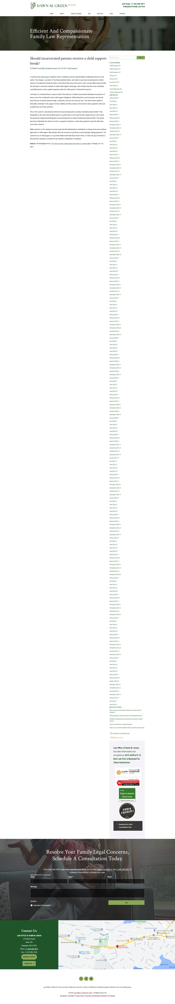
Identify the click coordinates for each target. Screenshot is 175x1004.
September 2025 (114, 134)
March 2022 (113, 274)
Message (34, 887)
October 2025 (114, 131)
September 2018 (114, 414)
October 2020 (114, 331)
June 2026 (112, 104)
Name (32, 877)
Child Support (72, 68)
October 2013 (113, 611)
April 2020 (113, 351)
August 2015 (113, 538)
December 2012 (114, 644)
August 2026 (113, 98)
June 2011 (112, 704)
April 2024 (113, 191)
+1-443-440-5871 (138, 4)
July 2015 (112, 541)
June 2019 (112, 384)
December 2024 (114, 164)
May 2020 (112, 348)
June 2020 (112, 344)
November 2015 (114, 528)
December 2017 (114, 444)
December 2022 (114, 244)
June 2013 (112, 624)
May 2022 (112, 268)
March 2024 (113, 194)
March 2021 (113, 314)
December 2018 (114, 404)
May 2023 (112, 228)
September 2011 (114, 694)
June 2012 (112, 664)
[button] (173, 991)
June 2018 (112, 424)
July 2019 (112, 381)
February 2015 (114, 558)
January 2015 (113, 561)
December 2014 (114, 564)
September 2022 (114, 254)
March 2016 (113, 514)
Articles (100, 14)
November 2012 (114, 648)
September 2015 (114, 534)
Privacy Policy (79, 996)
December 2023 (114, 204)
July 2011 (112, 701)
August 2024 (113, 178)
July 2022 (112, 261)
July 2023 (112, 221)
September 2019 (114, 374)
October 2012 (113, 651)
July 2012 (112, 661)
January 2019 (113, 401)
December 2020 (114, 324)
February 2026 (114, 118)
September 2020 (114, 334)
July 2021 (112, 301)
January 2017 (113, 481)
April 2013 (113, 631)
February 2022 (114, 278)
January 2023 (113, 241)
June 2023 (112, 224)
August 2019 (113, 378)
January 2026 (113, 121)
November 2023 (114, 208)
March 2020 (113, 354)
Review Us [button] (28, 963)
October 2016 (113, 491)
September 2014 (114, 574)
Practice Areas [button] (76, 14)
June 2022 (112, 264)
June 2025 (112, 144)
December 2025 (114, 125)
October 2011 (113, 691)
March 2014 (113, 594)
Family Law (113, 82)
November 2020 (114, 328)
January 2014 (113, 601)
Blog (111, 14)
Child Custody (114, 65)
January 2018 (113, 441)
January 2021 (113, 321)
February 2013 (114, 638)
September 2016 (114, 494)
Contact (122, 14)
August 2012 (113, 658)
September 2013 (114, 614)
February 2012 (114, 678)
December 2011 (114, 684)
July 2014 (112, 581)
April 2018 (113, 431)
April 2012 (113, 671)
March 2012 (113, 674)
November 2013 (114, 608)
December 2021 (114, 284)
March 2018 (113, 434)
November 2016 (114, 488)
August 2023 (113, 218)
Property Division (115, 92)
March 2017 (113, 474)
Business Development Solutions (96, 996)
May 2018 (112, 428)
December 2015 (114, 524)
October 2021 (113, 291)
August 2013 (113, 618)
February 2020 (114, 358)
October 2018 (113, 411)
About (62, 14)
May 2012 (112, 668)
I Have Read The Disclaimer (42, 905)
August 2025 (113, 138)
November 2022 (114, 248)
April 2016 (113, 511)
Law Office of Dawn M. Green (48, 68)
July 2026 (112, 101)
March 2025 (113, 154)
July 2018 (112, 421)
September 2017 (114, 454)
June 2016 (112, 504)
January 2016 (113, 521)
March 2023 (113, 234)
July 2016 (112, 501)
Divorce (112, 75)
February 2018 (114, 438)
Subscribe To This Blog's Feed (121, 733)
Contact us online (103, 869)
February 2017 (114, 478)
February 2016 (114, 518)
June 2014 (112, 584)
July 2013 (112, 621)
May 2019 (112, 388)
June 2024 (112, 184)
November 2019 (114, 368)
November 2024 (114, 168)
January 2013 (113, 641)
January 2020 (113, 361)
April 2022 (113, 271)
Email (70, 877)
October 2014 (113, 571)
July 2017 (112, 461)
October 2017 (113, 451)
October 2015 (113, 531)
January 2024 (113, 201)
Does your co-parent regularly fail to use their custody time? (127, 727)
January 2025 (113, 161)
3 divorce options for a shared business (121, 724)
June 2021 (112, 304)
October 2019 (113, 371)
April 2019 (113, 391)
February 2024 (114, 198)
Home (51, 14)
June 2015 (112, 544)
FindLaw (112, 996)
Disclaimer (34, 901)
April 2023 (113, 231)
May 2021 (112, 308)
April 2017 (113, 471)
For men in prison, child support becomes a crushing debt (71, 144)
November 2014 (114, 568)
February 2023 (114, 238)
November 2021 (114, 288)
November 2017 (114, 448)
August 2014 (113, 578)
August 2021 (113, 298)
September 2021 (114, 294)
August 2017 (113, 458)
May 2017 (112, 468)
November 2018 (114, 408)
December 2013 (114, 604)
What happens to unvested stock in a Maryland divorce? (126, 715)
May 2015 (112, 548)
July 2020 (112, 341)
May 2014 (112, 588)
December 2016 (114, 484)
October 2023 (113, 211)
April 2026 (113, 111)
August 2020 (113, 338)
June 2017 (112, 464)
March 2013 (113, 634)
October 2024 (114, 171)
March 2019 (113, 394)
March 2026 (113, 114)
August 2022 (113, 258)
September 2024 (114, 174)
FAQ (89, 14)
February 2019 (114, 398)
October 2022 (114, 251)
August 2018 (113, 418)
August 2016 (113, 498)
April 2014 (113, 591)
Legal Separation (114, 89)
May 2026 (112, 108)
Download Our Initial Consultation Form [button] (125, 825)
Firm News (113, 85)
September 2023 (114, 214)
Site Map (71, 996)
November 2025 (114, 128)
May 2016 (112, 508)
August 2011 (113, 698)
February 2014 (114, 598)
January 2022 (113, 281)
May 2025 (112, 148)
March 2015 (113, 554)
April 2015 (113, 551)
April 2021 (113, 311)
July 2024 (112, 181)
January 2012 (113, 681)
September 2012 (114, 654)
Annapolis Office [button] (29, 957)
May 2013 (112, 628)
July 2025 (112, 141)
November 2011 (114, 688)
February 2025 (114, 158)
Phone (109, 877)
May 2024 (112, 188)
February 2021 (114, 318)
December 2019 (114, 364)
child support (45, 77)
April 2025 (113, 151)
